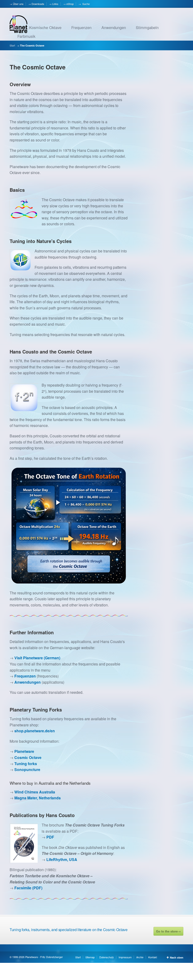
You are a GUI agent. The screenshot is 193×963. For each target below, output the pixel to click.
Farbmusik (26, 36)
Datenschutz (106, 957)
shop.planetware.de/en (34, 730)
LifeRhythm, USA (61, 859)
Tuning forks (25, 763)
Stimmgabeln (147, 27)
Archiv (140, 957)
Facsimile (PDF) (28, 888)
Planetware (24, 751)
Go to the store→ (168, 931)
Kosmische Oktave (45, 27)
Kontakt (152, 957)
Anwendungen (113, 27)
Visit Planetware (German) (37, 657)
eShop (70, 4)
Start (15, 27)
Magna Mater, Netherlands (37, 798)
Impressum (125, 957)
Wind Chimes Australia (34, 792)
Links (55, 4)
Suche (86, 4)
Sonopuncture (27, 769)
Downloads (38, 4)
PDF (50, 837)
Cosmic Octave (27, 757)
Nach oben (176, 957)
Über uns (18, 4)
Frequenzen (81, 27)
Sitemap (90, 957)
